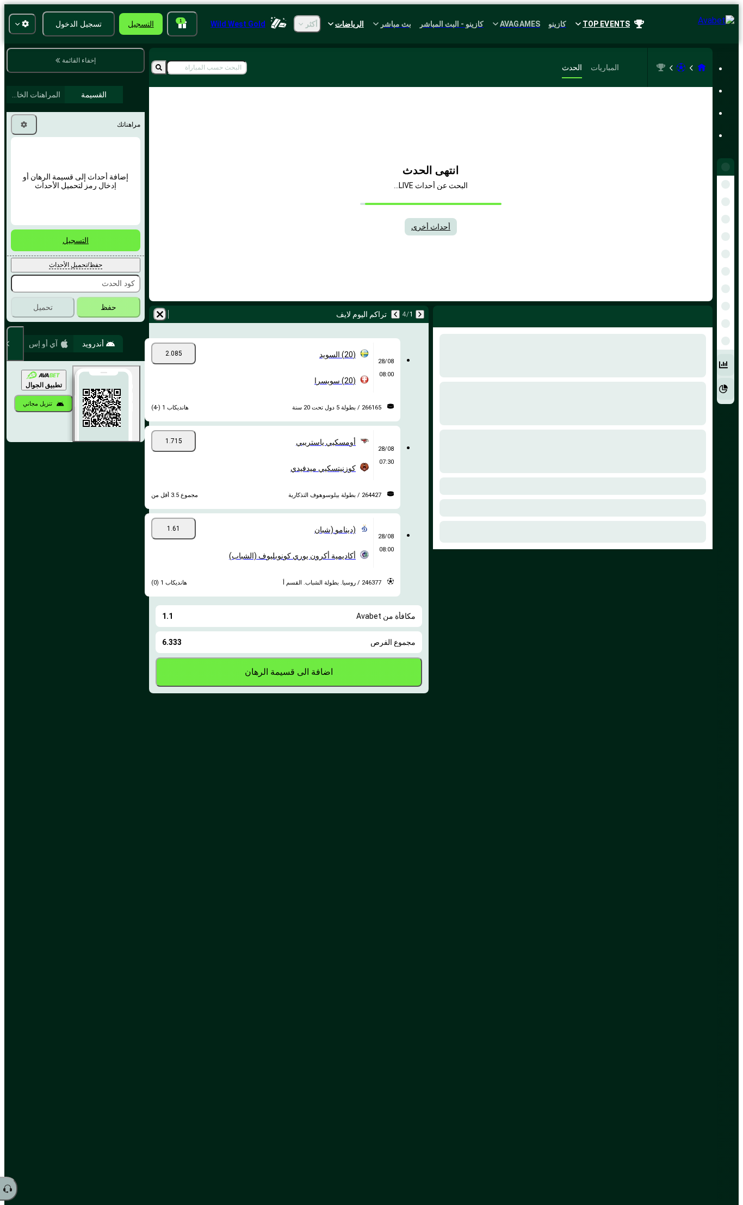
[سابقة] (703, 314)
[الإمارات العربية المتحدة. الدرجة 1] (660, 67)
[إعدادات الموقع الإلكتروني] (22, 24)
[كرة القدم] (681, 67)
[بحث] (158, 67)
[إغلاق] (15, 343)
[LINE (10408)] (701, 67)
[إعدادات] (24, 124)
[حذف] (443, 314)
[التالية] (675, 314)
